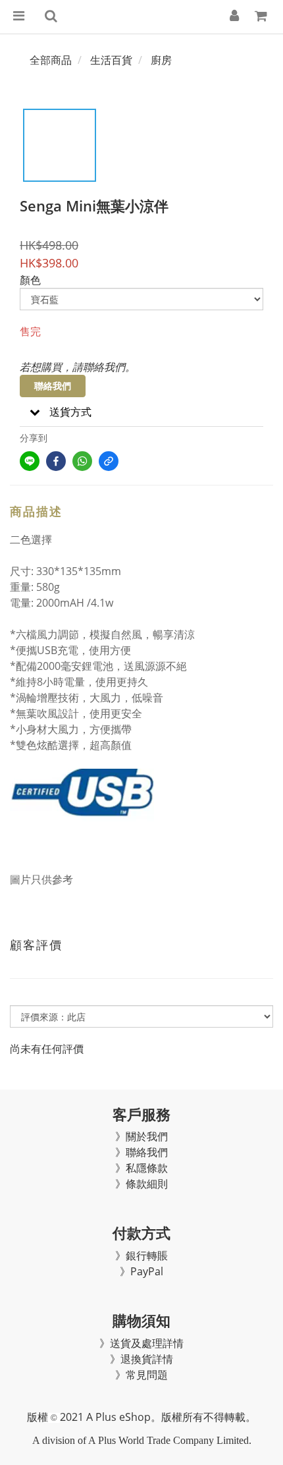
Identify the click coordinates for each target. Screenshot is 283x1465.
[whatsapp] (82, 461)
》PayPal (141, 1271)
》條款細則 (141, 1183)
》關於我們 (141, 1136)
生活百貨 (111, 60)
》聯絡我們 (141, 1152)
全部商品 (51, 60)
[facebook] (56, 461)
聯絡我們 (52, 385)
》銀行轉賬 (141, 1255)
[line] (29, 461)
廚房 (161, 60)
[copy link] (108, 461)
